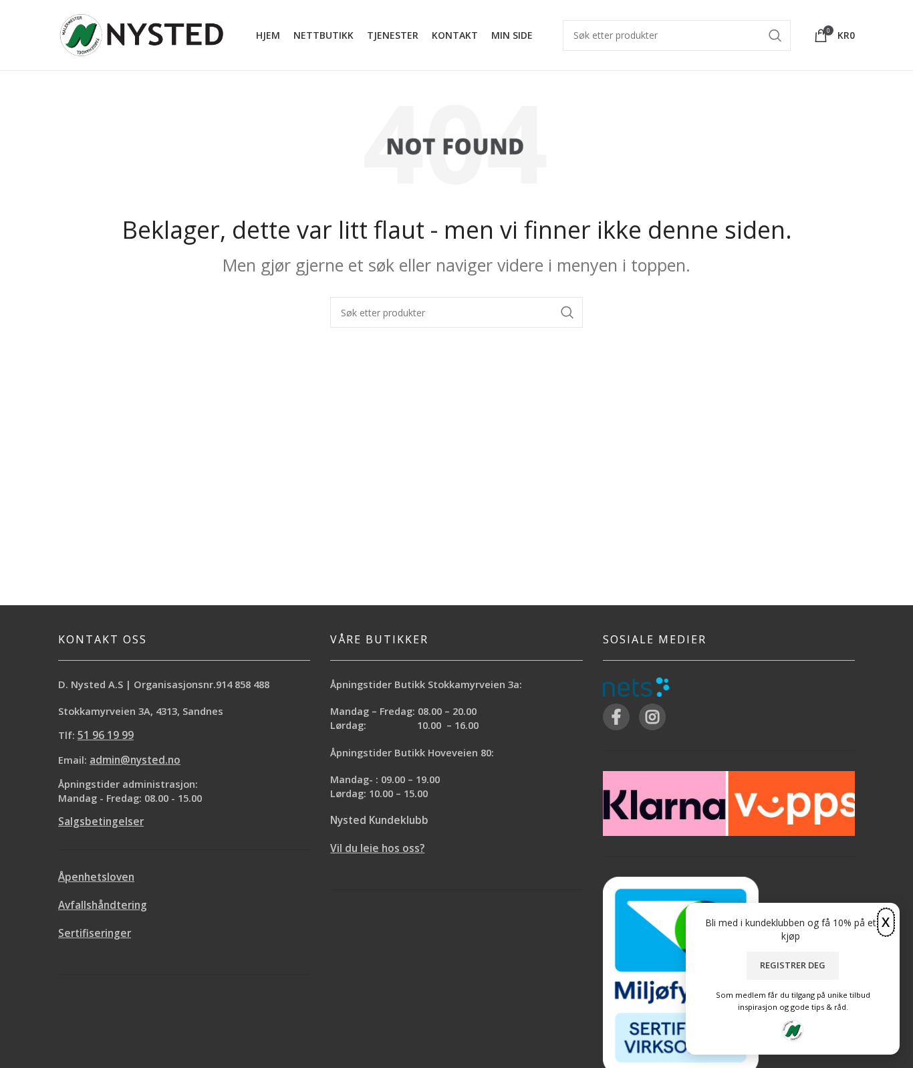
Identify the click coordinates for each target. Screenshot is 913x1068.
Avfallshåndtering (102, 905)
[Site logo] (141, 33)
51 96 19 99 (106, 735)
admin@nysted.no (135, 760)
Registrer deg (792, 965)
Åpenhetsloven (96, 877)
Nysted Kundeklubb (379, 820)
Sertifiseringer (94, 933)
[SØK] (567, 312)
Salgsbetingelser (101, 822)
